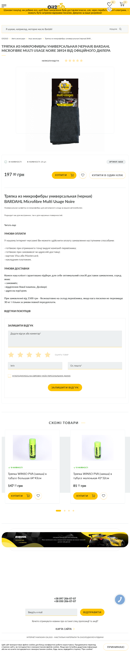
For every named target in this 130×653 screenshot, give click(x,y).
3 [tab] (69, 511)
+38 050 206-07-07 (65, 601)
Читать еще (10, 225)
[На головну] (57, 5)
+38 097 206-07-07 (65, 598)
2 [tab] (64, 511)
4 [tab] (73, 511)
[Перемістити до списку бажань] (83, 175)
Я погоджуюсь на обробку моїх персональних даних (41, 376)
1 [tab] (58, 511)
